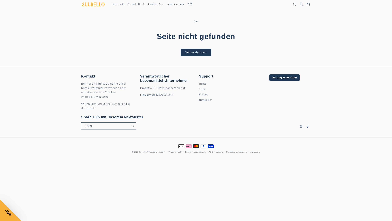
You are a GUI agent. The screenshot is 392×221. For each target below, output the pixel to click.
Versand (219, 152)
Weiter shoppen (196, 52)
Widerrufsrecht (175, 152)
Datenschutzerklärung (195, 152)
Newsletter (205, 100)
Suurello (143, 152)
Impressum (255, 152)
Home (202, 83)
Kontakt (203, 94)
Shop (202, 89)
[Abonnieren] (132, 126)
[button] (294, 4)
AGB (211, 152)
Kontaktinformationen (236, 152)
